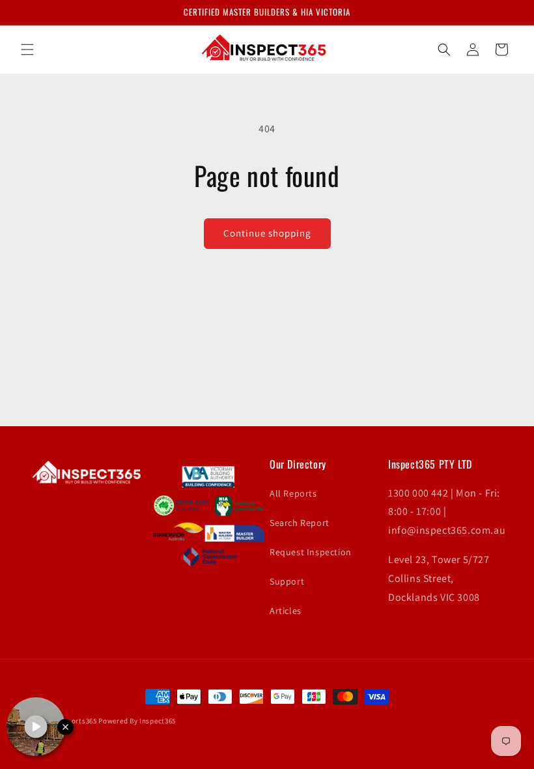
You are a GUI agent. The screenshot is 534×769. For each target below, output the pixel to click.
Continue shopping (267, 233)
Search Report (300, 523)
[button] (27, 49)
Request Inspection (311, 552)
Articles (286, 611)
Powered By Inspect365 (137, 720)
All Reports (293, 493)
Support (287, 581)
